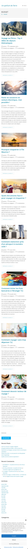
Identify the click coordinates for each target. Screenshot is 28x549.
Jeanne (4, 46)
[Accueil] (1, 14)
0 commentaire (20, 48)
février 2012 (3, 512)
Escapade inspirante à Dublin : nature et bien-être (11, 448)
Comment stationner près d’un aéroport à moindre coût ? (12, 244)
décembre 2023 (4, 491)
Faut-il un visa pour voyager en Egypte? (9, 446)
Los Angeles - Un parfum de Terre (10, 471)
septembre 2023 (4, 492)
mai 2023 (3, 497)
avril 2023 (3, 499)
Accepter (14, 536)
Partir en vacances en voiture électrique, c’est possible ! (11, 99)
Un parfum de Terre (9, 5)
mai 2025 (3, 487)
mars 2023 (3, 501)
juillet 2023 (3, 494)
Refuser (14, 540)
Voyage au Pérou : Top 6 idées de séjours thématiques (11, 40)
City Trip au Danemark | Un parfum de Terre (12, 468)
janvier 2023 (4, 504)
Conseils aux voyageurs (8, 48)
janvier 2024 (4, 489)
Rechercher (3, 433)
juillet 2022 (3, 507)
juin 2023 (3, 496)
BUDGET (5, 14)
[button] (26, 520)
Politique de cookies (8, 547)
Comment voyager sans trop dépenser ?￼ (12, 469)
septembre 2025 (4, 486)
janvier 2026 (4, 484)
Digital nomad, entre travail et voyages (15, 476)
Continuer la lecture (8, 75)
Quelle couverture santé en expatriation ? (10, 456)
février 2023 (3, 502)
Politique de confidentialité (18, 547)
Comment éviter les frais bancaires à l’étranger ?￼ (12, 289)
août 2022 (3, 506)
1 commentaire (20, 347)
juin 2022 (3, 509)
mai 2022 (3, 511)
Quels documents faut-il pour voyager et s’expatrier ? (13, 196)
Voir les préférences (14, 543)
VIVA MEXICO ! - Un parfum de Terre (10, 464)
